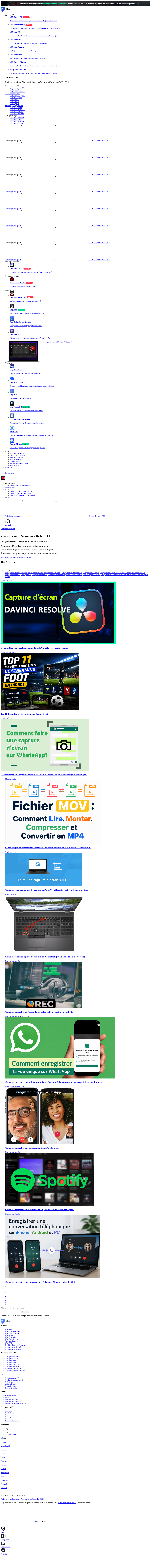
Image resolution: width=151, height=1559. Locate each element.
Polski (3, 1476)
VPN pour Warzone (17, 118)
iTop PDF (8, 1343)
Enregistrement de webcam (132, 575)
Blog (7, 489)
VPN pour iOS (10, 1362)
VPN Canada (14, 102)
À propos (8, 1411)
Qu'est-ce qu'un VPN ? (13, 1378)
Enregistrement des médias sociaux (112, 573)
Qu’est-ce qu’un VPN (17, 88)
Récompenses (10, 1417)
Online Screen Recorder (13, 1347)
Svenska (4, 1488)
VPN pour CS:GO (16, 124)
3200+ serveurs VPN (12, 94)
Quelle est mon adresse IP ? (14, 1380)
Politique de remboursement (11, 1499)
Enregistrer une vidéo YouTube (112, 575)
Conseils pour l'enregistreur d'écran (88, 575)
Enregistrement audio (31, 573)
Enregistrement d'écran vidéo (72, 573)
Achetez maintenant (8, 529)
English (3, 1442)
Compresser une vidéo (39, 575)
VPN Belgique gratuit (17, 96)
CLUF (42, 1499)
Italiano (3, 1465)
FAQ (7, 497)
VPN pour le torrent (17, 114)
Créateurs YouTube (12, 1421)
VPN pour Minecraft (17, 122)
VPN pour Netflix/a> (17, 110)
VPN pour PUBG (16, 120)
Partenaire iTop (10, 1419)
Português (4, 1480)
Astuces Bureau (10, 1384)
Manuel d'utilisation (12, 1399)
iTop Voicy (9, 1335)
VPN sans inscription (17, 92)
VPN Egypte (14, 104)
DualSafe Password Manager (15, 1345)
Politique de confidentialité (30, 1499)
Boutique (8, 467)
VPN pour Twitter (16, 108)
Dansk (3, 1454)
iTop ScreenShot (11, 1337)
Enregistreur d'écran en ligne (20, 485)
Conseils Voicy (10, 1386)
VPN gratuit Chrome (12, 1366)
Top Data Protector (12, 1341)
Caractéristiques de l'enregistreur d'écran (62, 575)
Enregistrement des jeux (91, 573)
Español (4, 1457)
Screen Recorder (11, 1388)
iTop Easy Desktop (12, 1333)
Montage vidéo (10, 487)
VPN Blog (9, 1382)
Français (4, 1461)
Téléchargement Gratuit (49, 342)
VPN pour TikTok (16, 112)
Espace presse (10, 1415)
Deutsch (4, 1450)
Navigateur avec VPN (13, 1368)
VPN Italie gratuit (16, 98)
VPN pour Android (12, 1364)
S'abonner (25, 1312)
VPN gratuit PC (10, 1360)
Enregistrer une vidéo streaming (50, 573)
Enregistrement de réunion (14, 573)
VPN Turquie (14, 100)
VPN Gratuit (14, 90)
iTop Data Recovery (12, 1339)
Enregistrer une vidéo (12, 575)
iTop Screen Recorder (13, 1331)
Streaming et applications (14, 106)
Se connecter (9, 473)
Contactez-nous (10, 1413)
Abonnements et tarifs (13, 1349)
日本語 (3, 1469)
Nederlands (5, 1473)
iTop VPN (9, 1329)
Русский (4, 1484)
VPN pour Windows (12, 1357)
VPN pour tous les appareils (15, 1370)
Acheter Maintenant (65, 342)
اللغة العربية (5, 1446)
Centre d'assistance (11, 1395)
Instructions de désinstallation (15, 1403)
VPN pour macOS (11, 1358)
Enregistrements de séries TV (134, 573)
